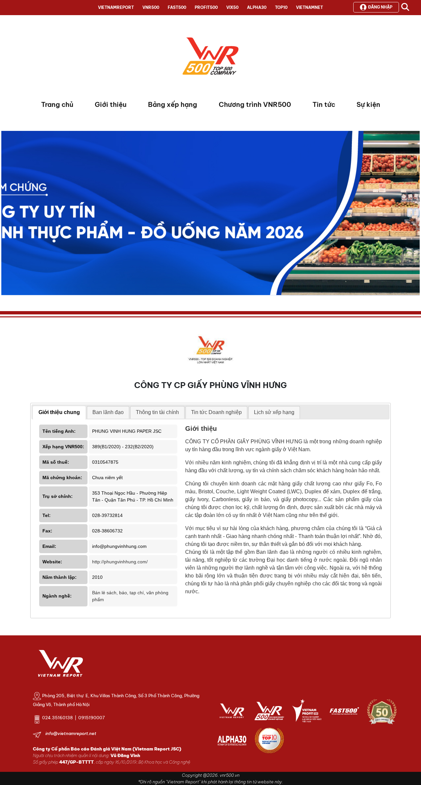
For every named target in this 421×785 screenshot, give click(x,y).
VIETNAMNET (309, 7)
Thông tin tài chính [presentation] (157, 412)
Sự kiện (368, 104)
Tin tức (323, 104)
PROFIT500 (206, 7)
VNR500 (150, 7)
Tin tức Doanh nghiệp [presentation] (216, 412)
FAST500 (177, 7)
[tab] (59, 412)
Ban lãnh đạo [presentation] (108, 412)
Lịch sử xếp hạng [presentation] (274, 412)
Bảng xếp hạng (172, 104)
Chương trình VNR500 (255, 104)
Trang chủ (57, 104)
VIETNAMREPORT (116, 7)
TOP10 (281, 7)
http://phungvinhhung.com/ (120, 561)
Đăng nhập (380, 7)
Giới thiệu (111, 104)
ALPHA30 (256, 7)
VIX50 (232, 7)
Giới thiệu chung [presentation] (59, 412)
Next (6, 214)
